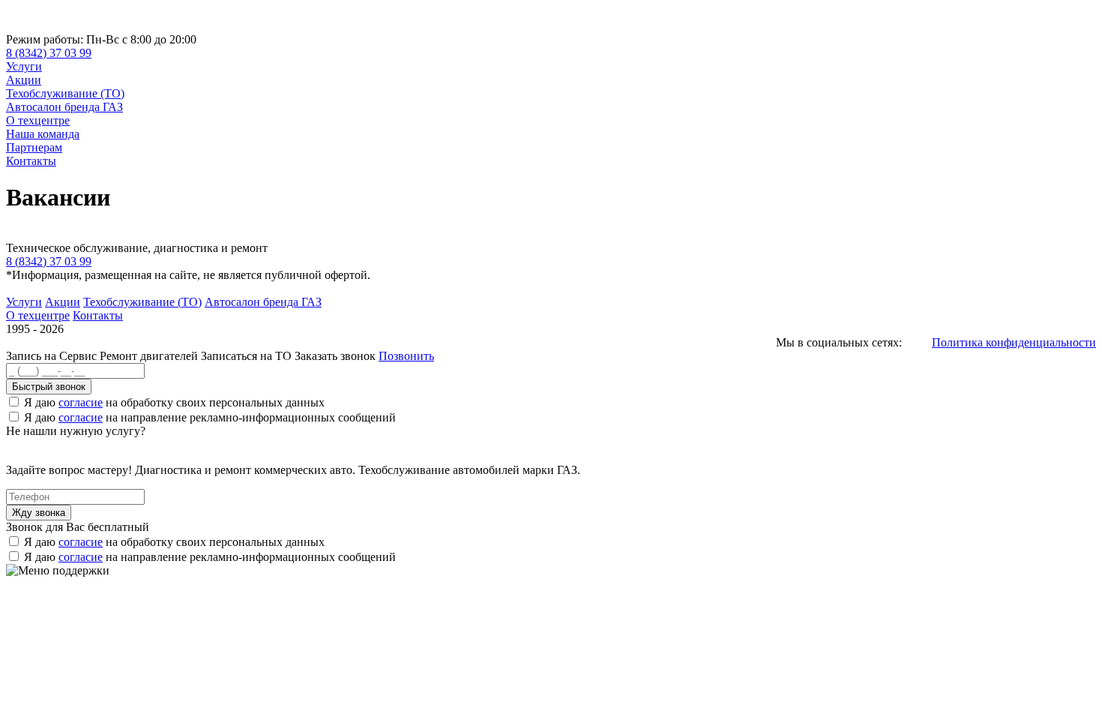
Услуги (24, 66)
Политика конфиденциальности (1014, 342)
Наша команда (42, 134)
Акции (23, 80)
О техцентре (38, 120)
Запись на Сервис (53, 356)
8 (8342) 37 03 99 (48, 52)
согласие (80, 402)
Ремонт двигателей (150, 356)
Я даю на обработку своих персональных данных (174, 402)
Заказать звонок (335, 356)
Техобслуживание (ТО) (65, 93)
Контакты (31, 160)
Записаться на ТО (248, 356)
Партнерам (34, 147)
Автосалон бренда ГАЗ (64, 106)
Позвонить (406, 356)
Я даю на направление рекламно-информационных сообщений (210, 417)
